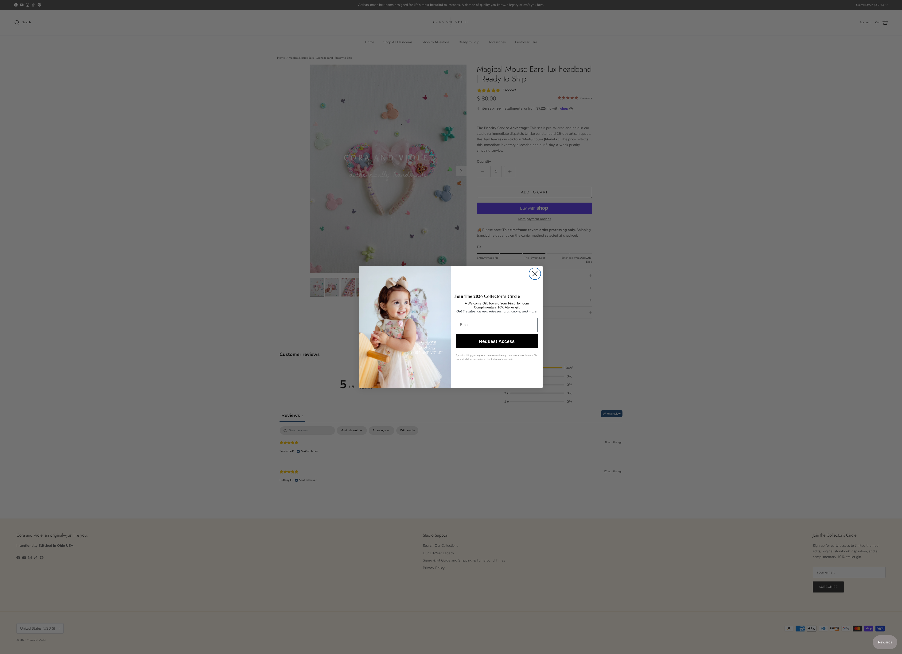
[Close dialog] (535, 274)
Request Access (497, 341)
